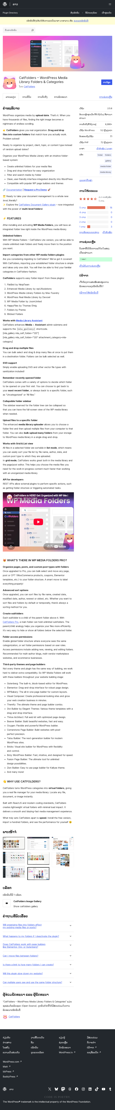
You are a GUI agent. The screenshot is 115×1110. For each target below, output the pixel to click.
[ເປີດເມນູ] (110, 4)
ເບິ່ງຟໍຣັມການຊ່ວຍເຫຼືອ (89, 265)
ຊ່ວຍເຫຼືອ (63, 1042)
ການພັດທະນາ (60, 97)
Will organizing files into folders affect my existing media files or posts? (22, 926)
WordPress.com (12, 1061)
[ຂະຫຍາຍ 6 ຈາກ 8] (45, 870)
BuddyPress (10, 1076)
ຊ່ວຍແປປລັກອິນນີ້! (81, 21)
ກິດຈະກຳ (91, 1042)
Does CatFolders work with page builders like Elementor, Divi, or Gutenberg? (24, 945)
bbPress (8, 1071)
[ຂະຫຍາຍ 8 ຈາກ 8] (70, 856)
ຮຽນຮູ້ (62, 1037)
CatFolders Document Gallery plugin (37, 204)
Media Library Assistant (29, 320)
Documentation (14, 189)
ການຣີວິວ (26, 97)
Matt (7, 1066)
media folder (105, 166)
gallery (108, 161)
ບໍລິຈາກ (92, 1047)
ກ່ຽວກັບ (6, 1037)
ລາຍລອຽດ (11, 97)
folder (100, 155)
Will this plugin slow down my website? (23, 973)
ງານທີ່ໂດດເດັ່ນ (37, 1037)
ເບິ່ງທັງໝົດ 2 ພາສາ (104, 148)
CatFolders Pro (10, 622)
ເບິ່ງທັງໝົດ (107, 232)
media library (105, 172)
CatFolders (29, 86)
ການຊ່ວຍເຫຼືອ (105, 97)
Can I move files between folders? (20, 956)
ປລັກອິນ (34, 1047)
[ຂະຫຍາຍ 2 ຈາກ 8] (21, 855)
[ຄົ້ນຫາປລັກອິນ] (32, 30)
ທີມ (32, 1042)
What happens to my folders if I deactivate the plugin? (31, 936)
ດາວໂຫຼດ (106, 82)
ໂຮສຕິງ (6, 1047)
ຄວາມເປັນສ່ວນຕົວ (11, 1052)
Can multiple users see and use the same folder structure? (32, 982)
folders (108, 155)
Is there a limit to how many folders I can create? (28, 964)
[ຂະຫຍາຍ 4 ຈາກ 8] (45, 840)
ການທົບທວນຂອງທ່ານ (89, 232)
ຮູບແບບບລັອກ (37, 1052)
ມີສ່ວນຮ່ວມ (92, 1037)
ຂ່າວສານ (7, 1042)
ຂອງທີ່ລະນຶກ (94, 1052)
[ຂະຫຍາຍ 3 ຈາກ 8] (21, 869)
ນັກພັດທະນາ (65, 1047)
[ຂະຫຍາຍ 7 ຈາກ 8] (70, 840)
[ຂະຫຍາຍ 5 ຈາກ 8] (45, 856)
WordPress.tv (67, 1052)
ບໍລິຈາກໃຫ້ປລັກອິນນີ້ (88, 292)
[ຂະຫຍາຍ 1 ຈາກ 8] (21, 840)
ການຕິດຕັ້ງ (43, 97)
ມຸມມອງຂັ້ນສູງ (85, 180)
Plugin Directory (10, 13)
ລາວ (11, 1089)
